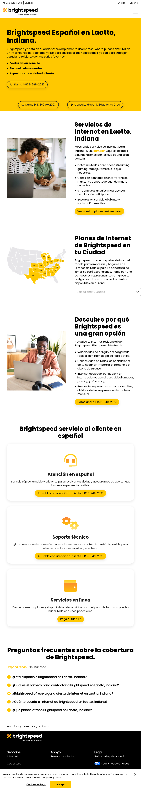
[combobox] (104, 292)
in (40, 726)
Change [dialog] (29, 2)
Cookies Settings (36, 784)
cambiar (99, 151)
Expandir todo (17, 667)
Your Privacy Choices (115, 764)
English (122, 2)
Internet (12, 756)
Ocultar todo (37, 667)
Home (10, 726)
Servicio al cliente (62, 756)
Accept (60, 784)
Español (134, 2)
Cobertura (14, 764)
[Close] (135, 774)
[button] (138, 291)
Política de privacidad (109, 756)
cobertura (29, 726)
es (17, 726)
